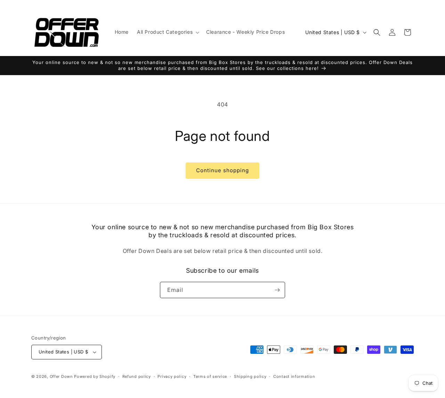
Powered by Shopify (94, 376)
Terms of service (210, 376)
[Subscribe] (277, 290)
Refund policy (136, 376)
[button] (167, 32)
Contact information (294, 376)
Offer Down (61, 376)
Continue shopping (222, 170)
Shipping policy (250, 376)
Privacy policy (171, 376)
